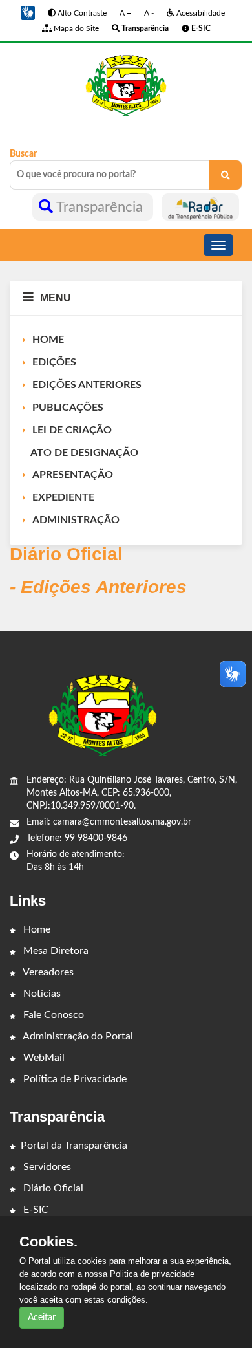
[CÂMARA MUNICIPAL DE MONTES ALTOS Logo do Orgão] (126, 85)
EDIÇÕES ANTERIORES (87, 385)
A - (149, 13)
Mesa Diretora (55, 951)
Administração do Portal (77, 1036)
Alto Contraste (81, 13)
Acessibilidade (199, 13)
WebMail (43, 1057)
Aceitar (42, 1317)
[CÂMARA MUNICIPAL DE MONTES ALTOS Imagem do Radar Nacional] (200, 207)
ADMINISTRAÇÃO (76, 520)
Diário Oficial (52, 1188)
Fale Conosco (52, 1015)
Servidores (46, 1167)
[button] (28, 12)
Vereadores (47, 972)
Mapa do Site (75, 28)
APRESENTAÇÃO (72, 475)
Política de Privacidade (74, 1079)
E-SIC (34, 1209)
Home (35, 929)
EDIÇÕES (54, 362)
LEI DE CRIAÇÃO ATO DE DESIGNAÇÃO (80, 441)
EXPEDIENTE (63, 497)
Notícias (41, 993)
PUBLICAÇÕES (67, 407)
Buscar (23, 153)
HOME (48, 339)
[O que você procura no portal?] (225, 175)
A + (125, 13)
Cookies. (48, 1241)
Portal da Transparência (74, 1145)
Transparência (100, 207)
